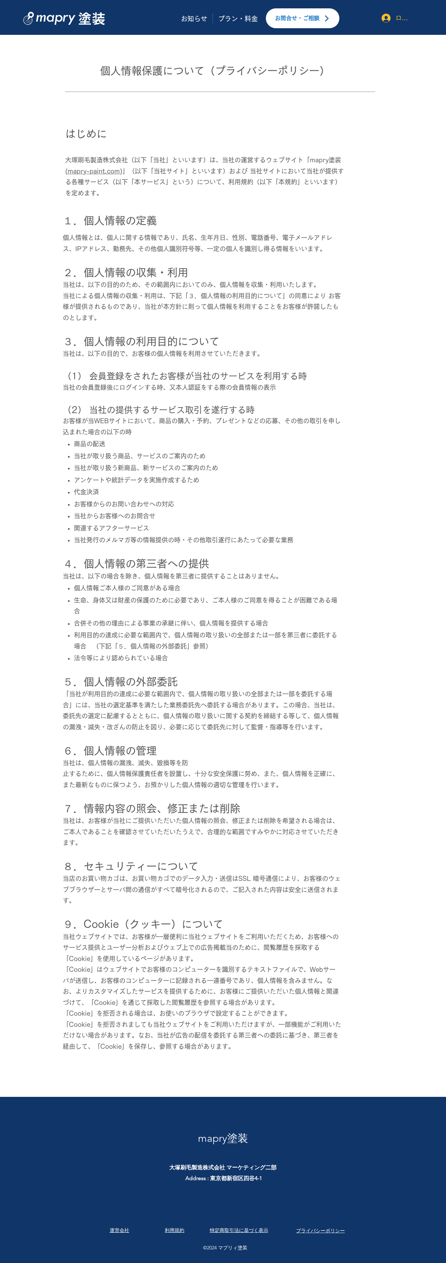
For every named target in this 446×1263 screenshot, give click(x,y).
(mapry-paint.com (92, 171)
